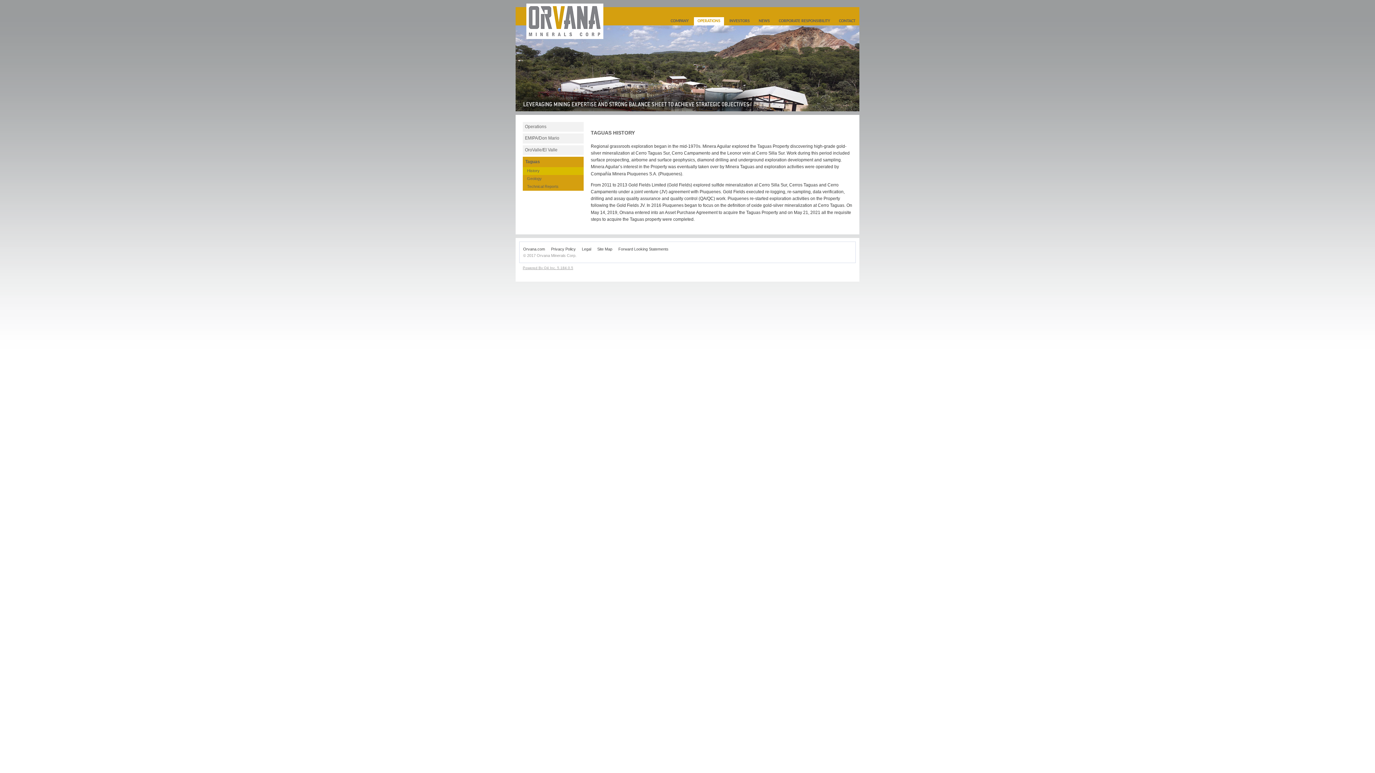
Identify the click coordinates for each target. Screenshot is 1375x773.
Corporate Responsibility (804, 21)
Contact (847, 21)
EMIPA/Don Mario (542, 138)
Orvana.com (534, 249)
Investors (739, 21)
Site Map (604, 249)
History (533, 171)
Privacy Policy (563, 249)
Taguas (532, 161)
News (764, 21)
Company (680, 21)
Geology (534, 178)
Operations (709, 21)
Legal (586, 249)
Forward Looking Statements (643, 249)
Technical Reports (543, 186)
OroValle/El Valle (541, 149)
